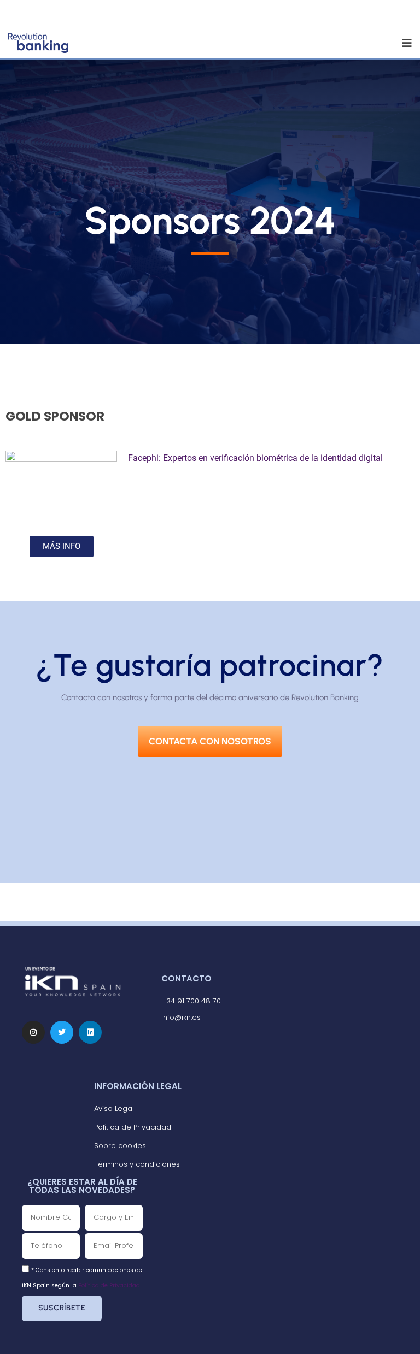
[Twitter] (61, 1032)
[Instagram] (33, 1032)
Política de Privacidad (109, 1285)
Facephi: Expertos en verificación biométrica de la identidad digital (255, 458)
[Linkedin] (90, 1032)
